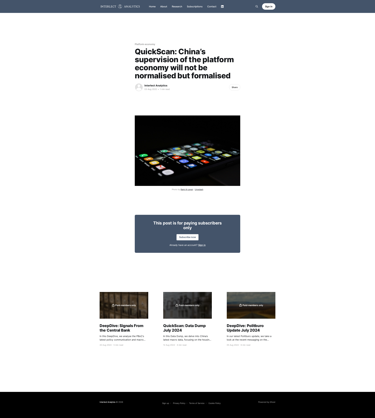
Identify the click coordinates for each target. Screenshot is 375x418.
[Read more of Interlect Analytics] (139, 87)
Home (152, 6)
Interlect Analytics (155, 85)
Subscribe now (187, 237)
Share (235, 87)
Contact (211, 6)
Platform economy (145, 44)
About (163, 6)
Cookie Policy (214, 403)
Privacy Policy (179, 403)
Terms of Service (196, 403)
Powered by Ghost (266, 402)
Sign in (268, 6)
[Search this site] (256, 6)
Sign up (165, 403)
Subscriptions (195, 6)
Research (177, 6)
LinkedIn (222, 6)
